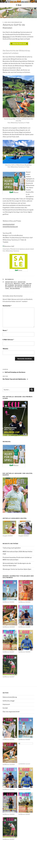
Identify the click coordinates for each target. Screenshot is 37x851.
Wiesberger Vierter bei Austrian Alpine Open (17, 569)
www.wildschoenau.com (10, 226)
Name (5, 330)
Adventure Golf (11, 282)
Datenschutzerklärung (10, 697)
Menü (19, 5)
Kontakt (5, 708)
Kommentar (7, 306)
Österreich (6, 37)
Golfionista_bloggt (8, 701)
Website (5, 349)
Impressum (6, 704)
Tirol (23, 283)
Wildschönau (15, 288)
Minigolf (17, 283)
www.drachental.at (8, 224)
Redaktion (18, 22)
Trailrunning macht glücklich (12, 548)
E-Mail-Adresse (8, 339)
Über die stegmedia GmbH (11, 711)
